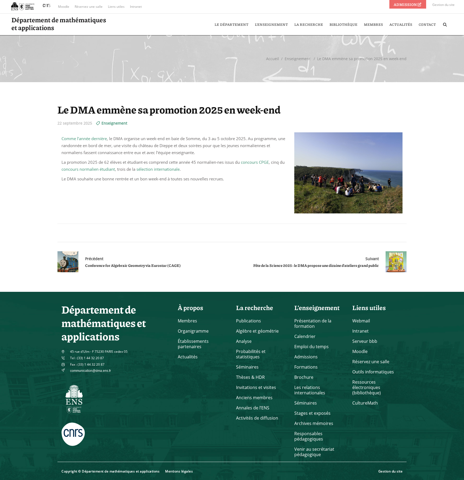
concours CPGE (255, 162)
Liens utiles (116, 6)
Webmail (361, 321)
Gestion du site (443, 4)
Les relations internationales (309, 390)
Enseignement (297, 58)
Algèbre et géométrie (257, 331)
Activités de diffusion (257, 418)
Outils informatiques (373, 372)
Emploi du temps (311, 347)
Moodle (63, 6)
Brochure (303, 377)
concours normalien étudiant (88, 169)
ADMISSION (405, 4)
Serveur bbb (364, 341)
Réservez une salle (89, 6)
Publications (248, 321)
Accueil (272, 58)
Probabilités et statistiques (251, 354)
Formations (306, 367)
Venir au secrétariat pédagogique (314, 451)
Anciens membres (254, 398)
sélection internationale (158, 169)
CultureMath (365, 403)
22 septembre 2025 (74, 123)
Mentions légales (179, 471)
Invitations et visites (256, 387)
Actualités (188, 357)
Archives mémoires (313, 423)
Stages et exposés (312, 413)
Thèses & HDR (250, 377)
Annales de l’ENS (252, 408)
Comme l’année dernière (84, 138)
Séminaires (247, 367)
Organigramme (193, 331)
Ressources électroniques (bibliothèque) (366, 387)
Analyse (244, 341)
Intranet (136, 6)
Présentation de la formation (312, 323)
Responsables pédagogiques (308, 436)
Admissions (306, 357)
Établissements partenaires (193, 344)
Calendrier (305, 336)
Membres (187, 321)
